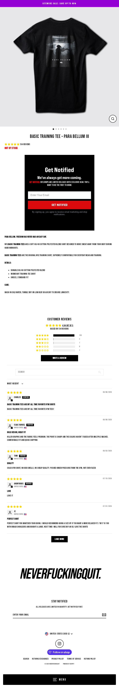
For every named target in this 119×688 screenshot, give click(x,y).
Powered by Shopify (68, 664)
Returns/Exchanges (40, 659)
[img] (14, 392)
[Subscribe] (103, 615)
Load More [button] (59, 539)
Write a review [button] (59, 358)
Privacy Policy (58, 659)
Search (26, 659)
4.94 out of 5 (67, 325)
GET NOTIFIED (59, 205)
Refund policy (90, 659)
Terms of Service (74, 659)
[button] (12, 144)
